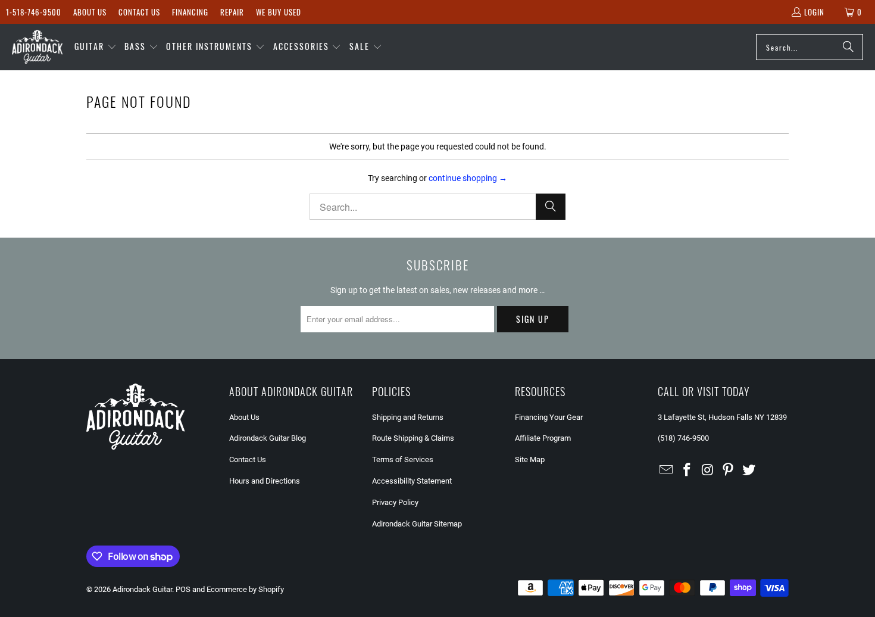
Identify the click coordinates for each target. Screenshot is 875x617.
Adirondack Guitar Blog (267, 438)
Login (814, 12)
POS (183, 589)
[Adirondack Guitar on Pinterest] (729, 470)
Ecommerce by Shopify (245, 589)
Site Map (530, 459)
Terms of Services (402, 459)
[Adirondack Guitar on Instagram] (708, 470)
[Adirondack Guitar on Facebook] (687, 470)
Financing (190, 12)
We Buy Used (278, 12)
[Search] (848, 47)
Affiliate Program (543, 438)
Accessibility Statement (412, 480)
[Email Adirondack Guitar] (667, 470)
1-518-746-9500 (33, 12)
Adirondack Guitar (142, 589)
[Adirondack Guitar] (37, 47)
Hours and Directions (264, 480)
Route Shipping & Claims (413, 438)
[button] (95, 47)
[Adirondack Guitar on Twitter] (749, 470)
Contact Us (139, 12)
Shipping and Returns (407, 417)
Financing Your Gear (549, 417)
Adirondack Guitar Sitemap (417, 523)
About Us (90, 12)
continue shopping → (468, 178)
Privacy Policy (395, 502)
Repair (232, 12)
